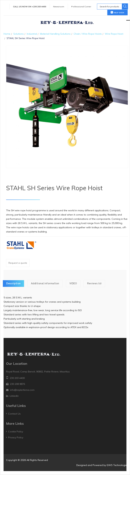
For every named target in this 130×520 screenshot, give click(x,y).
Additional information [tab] (45, 283)
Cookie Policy (15, 431)
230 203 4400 (17, 378)
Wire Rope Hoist (114, 33)
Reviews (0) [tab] (94, 283)
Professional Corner (81, 6)
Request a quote (17, 262)
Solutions (18, 33)
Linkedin (14, 395)
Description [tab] (13, 283)
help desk (118, 13)
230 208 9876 (17, 383)
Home (7, 33)
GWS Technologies (117, 465)
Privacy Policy (15, 437)
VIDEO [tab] (73, 283)
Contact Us (14, 413)
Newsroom (58, 6)
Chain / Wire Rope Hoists (88, 33)
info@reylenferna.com (22, 389)
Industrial (32, 33)
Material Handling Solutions (55, 33)
